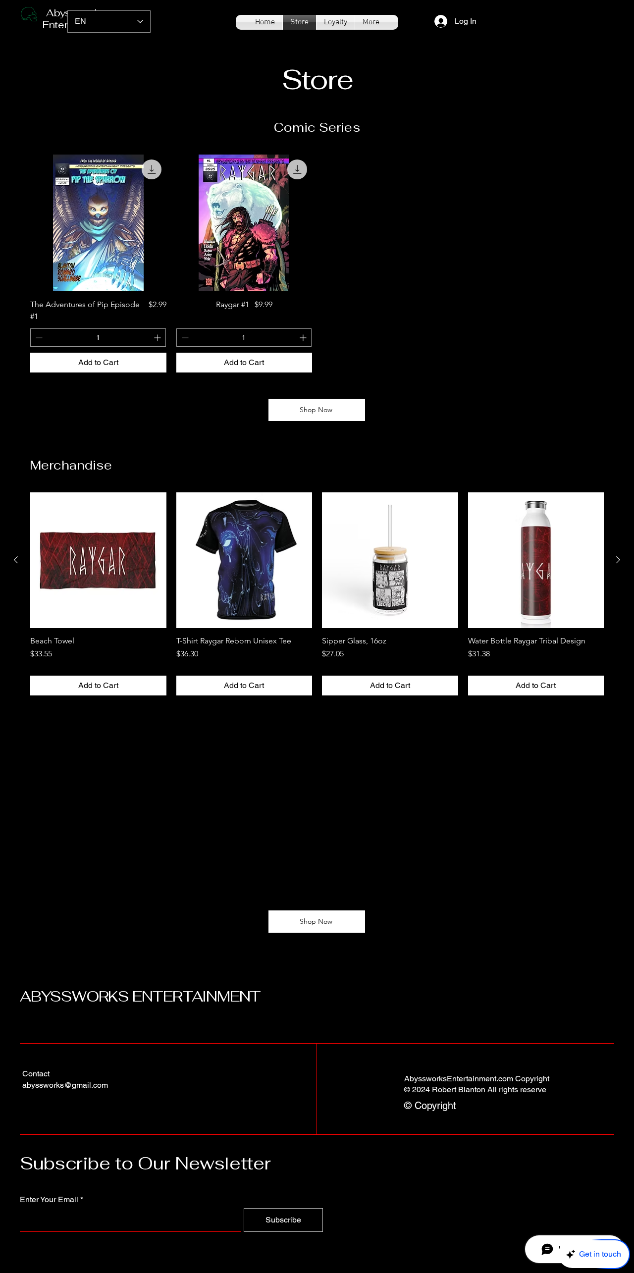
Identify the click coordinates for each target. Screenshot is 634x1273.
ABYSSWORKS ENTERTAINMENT (140, 996)
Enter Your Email (49, 1200)
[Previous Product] (16, 560)
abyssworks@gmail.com (65, 1085)
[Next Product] (618, 560)
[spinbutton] (98, 337)
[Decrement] (38, 337)
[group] (317, 263)
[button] (601, 13)
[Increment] (158, 337)
